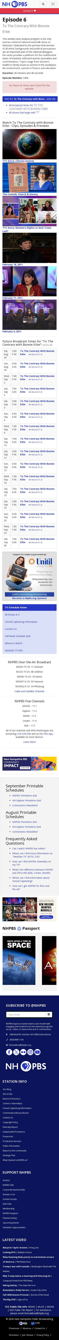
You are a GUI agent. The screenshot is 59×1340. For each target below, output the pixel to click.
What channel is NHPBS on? (15, 1160)
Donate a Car (9, 1194)
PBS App (48, 733)
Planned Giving (10, 1218)
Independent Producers (14, 1131)
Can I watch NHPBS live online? (28, 848)
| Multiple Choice (17, 1252)
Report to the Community (14, 1150)
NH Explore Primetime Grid (26, 800)
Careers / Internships (12, 1103)
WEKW (50, 1306)
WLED (41, 1306)
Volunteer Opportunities (14, 1227)
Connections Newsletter (25, 805)
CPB (37, 1323)
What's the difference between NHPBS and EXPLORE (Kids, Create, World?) (32, 871)
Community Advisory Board (16, 1113)
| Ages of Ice (15, 1299)
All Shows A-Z (12, 614)
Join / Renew (27, 1335)
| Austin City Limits (25, 1290)
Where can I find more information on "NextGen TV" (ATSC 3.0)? (32, 855)
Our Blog (7, 1089)
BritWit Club (8, 1185)
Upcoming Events (11, 1222)
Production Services (12, 1141)
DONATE (28, 10)
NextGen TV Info (14, 650)
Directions (14, 1335)
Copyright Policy (10, 1122)
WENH (31, 1306)
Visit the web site (30, 98)
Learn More (29, 741)
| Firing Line (21, 1247)
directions (45, 1034)
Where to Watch (13, 643)
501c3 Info (7, 1094)
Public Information (11, 1146)
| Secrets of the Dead (26, 1294)
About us (27, 1328)
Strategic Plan (9, 1155)
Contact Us (11, 628)
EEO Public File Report (21, 1310)
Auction (6, 1180)
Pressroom (8, 1136)
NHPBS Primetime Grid (24, 795)
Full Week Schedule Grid (17, 636)
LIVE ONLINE (24, 733)
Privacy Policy (43, 1335)
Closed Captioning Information (21, 621)
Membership (9, 1208)
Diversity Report (10, 1127)
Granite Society (10, 1199)
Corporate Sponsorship (14, 1189)
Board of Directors (11, 1098)
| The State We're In (19, 1285)
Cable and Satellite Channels (29, 691)
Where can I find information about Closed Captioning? (30, 879)
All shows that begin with (24, 112)
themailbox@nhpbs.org (20, 1045)
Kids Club (7, 1203)
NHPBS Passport (10, 1213)
